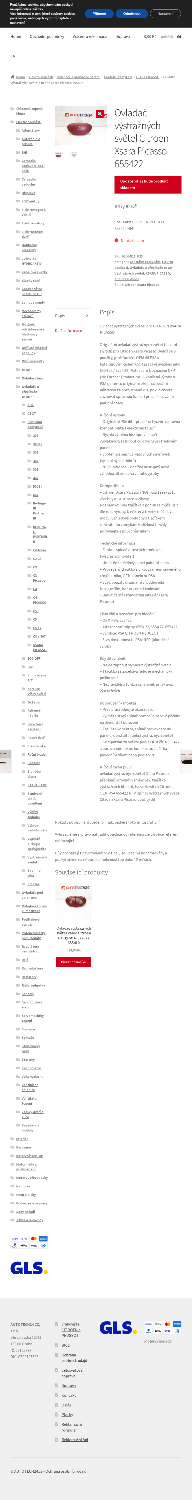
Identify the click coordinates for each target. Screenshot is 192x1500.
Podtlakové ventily (31, 922)
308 (35, 469)
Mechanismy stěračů (31, 313)
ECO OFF (34, 658)
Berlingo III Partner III (39, 510)
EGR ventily (30, 201)
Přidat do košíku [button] (73, 962)
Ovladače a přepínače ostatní (78, 77)
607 (35, 495)
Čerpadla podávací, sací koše (33, 165)
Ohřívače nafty (33, 361)
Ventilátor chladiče (30, 1087)
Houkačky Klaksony (29, 247)
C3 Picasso (39, 578)
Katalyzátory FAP (29, 1156)
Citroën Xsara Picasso (142, 284)
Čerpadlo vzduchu (29, 182)
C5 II (36, 619)
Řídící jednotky (33, 985)
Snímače (28, 1029)
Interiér (22, 1138)
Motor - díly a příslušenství (26, 1167)
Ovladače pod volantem (32, 895)
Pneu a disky (26, 1194)
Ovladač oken (32, 378)
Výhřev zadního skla (38, 828)
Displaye (28, 193)
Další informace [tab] (68, 330)
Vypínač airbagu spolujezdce (37, 843)
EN (13, 55)
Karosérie (23, 1147)
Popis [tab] (60, 315)
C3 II (36, 567)
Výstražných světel (129, 273)
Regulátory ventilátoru (31, 949)
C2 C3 (37, 558)
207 (35, 435)
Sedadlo (34, 763)
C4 (35, 589)
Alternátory (31, 130)
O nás (66, 1404)
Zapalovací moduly (30, 1127)
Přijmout (99, 13)
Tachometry (31, 1068)
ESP (30, 666)
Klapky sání (31, 280)
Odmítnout (131, 13)
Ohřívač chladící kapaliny (34, 350)
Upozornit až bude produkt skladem (144, 184)
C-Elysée (39, 550)
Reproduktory (32, 968)
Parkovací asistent (35, 726)
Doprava (123, 36)
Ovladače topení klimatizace (34, 908)
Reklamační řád (75, 1439)
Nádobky (23, 1186)
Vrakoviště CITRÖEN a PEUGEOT (71, 1329)
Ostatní (34, 702)
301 (35, 452)
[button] (100, 114)
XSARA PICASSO (148, 77)
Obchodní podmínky (47, 36)
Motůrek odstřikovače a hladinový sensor (33, 331)
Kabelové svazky (35, 272)
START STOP (37, 785)
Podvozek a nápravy (32, 1203)
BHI (24, 152)
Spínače (28, 1037)
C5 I (35, 611)
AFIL (31, 405)
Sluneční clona (34, 774)
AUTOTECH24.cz (28, 1471)
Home (15, 36)
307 (35, 461)
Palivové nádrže (34, 713)
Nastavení (166, 13)
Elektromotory (33, 223)
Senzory (28, 994)
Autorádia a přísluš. (31, 141)
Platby (67, 1414)
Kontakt (69, 1395)
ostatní (28, 369)
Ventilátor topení (30, 1101)
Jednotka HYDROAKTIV (32, 261)
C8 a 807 (39, 636)
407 (35, 478)
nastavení (17, 23)
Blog (66, 1345)
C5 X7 (32, 413)
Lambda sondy (33, 302)
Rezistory (29, 977)
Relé (25, 959)
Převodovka (37, 746)
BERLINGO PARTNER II (40, 534)
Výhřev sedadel (34, 814)
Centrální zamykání (118, 77)
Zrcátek (34, 884)
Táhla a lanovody (29, 1220)
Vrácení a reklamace (90, 36)
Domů (20, 77)
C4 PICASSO (39, 600)
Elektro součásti (41, 77)
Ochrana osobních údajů (66, 1471)
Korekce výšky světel (37, 691)
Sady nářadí (25, 1211)
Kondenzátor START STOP (32, 291)
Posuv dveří (37, 737)
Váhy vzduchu (33, 1076)
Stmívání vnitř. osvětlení (35, 798)
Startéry (28, 1059)
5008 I (37, 486)
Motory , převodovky (32, 1177)
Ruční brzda (37, 754)
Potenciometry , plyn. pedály (34, 935)
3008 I (37, 444)
